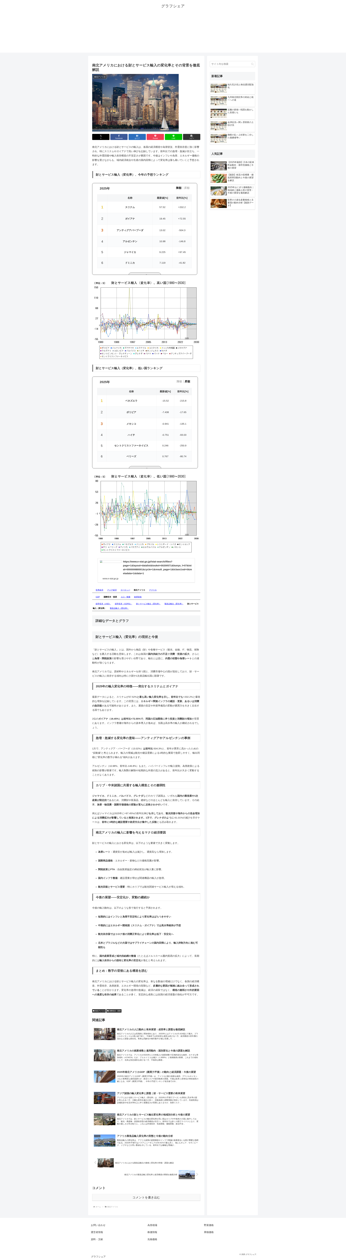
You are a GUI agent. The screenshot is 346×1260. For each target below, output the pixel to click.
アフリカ (153, 590)
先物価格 (152, 1239)
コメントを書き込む (146, 1197)
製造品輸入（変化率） (119, 608)
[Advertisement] (173, 34)
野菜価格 (209, 1225)
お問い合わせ (98, 1225)
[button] (191, 137)
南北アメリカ (100, 1011)
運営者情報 (97, 1232)
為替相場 (152, 1225)
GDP (98, 597)
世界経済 (99, 590)
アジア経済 (112, 590)
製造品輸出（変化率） (173, 604)
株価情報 (152, 1232)
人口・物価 (125, 597)
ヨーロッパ (125, 590)
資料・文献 (97, 1239)
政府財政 (138, 597)
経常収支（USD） (103, 604)
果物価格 (209, 1232)
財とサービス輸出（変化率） (148, 604)
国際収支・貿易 (115, 1011)
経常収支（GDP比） (123, 604)
